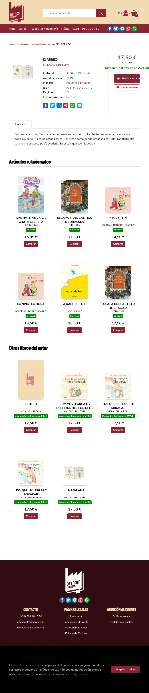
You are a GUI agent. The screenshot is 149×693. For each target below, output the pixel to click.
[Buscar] (101, 13)
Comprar (31, 244)
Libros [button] (23, 29)
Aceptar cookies (125, 669)
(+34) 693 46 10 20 (31, 616)
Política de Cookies (76, 633)
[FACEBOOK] (109, 28)
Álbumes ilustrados (43, 44)
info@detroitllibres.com (30, 622)
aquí (47, 674)
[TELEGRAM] (122, 28)
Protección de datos (76, 627)
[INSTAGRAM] (128, 28)
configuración (77, 674)
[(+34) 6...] (134, 28)
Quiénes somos (121, 616)
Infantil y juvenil (18, 44)
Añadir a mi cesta (130, 78)
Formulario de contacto (30, 627)
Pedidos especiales (121, 622)
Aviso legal (76, 616)
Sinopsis (20, 124)
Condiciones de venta (76, 622)
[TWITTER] (116, 28)
